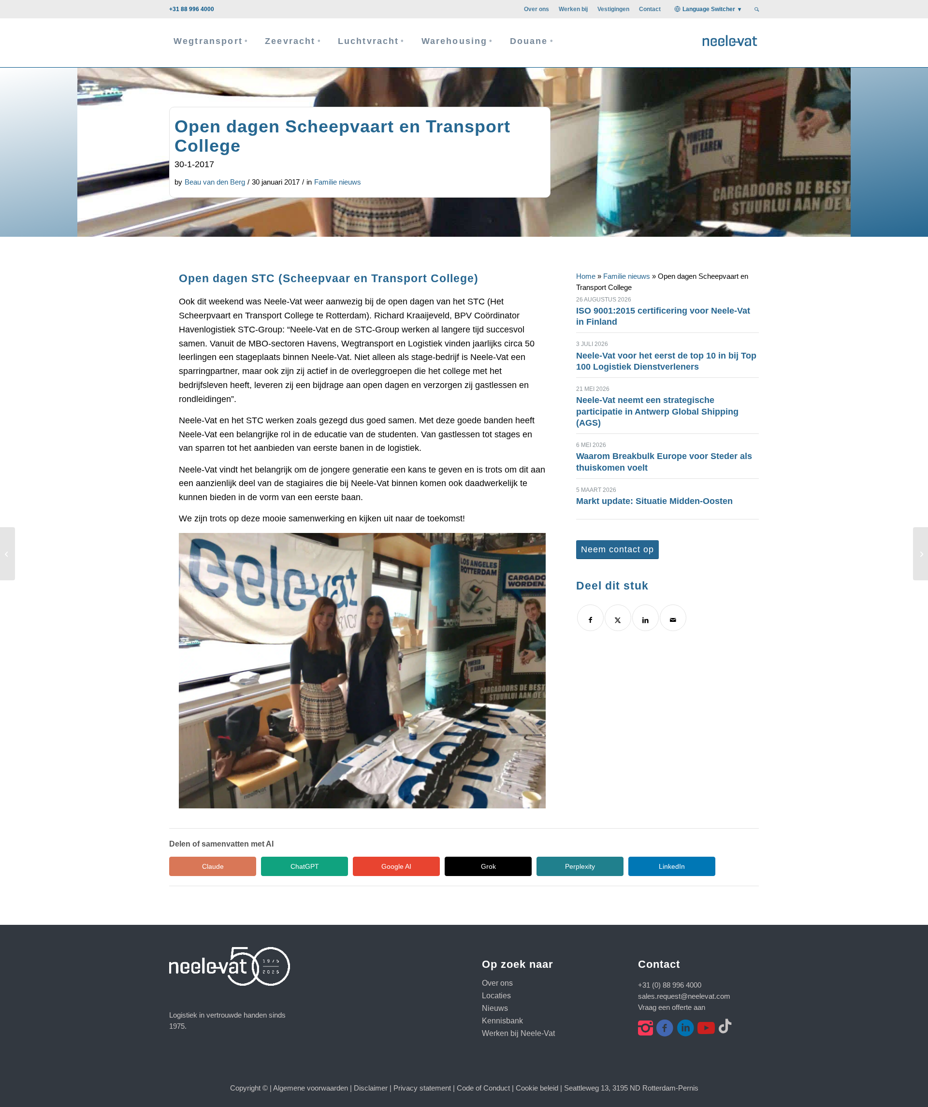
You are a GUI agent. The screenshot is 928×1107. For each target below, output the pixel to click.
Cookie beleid (537, 1088)
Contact (650, 9)
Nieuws (495, 1008)
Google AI (396, 866)
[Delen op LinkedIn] (645, 617)
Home (585, 276)
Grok (488, 866)
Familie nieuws (337, 182)
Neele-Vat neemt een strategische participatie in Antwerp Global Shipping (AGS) (657, 411)
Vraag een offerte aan (671, 1007)
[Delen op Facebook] (590, 617)
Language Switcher (708, 9)
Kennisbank (502, 1021)
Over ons (536, 9)
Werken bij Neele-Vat (518, 1033)
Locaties (496, 996)
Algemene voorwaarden (310, 1088)
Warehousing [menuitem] (454, 41)
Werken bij (573, 9)
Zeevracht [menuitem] (290, 41)
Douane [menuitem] (529, 41)
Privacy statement (422, 1088)
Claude (213, 866)
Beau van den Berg (215, 182)
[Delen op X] (618, 617)
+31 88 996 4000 (191, 9)
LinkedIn (672, 866)
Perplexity (580, 866)
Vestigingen (613, 9)
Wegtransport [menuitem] (208, 41)
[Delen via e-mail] (673, 617)
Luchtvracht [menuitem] (368, 41)
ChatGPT (304, 866)
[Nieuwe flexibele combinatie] (7, 553)
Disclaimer (371, 1088)
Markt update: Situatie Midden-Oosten (654, 501)
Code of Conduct (483, 1088)
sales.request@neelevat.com (684, 996)
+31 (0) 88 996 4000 (669, 985)
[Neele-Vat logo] (730, 39)
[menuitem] (536, 9)
